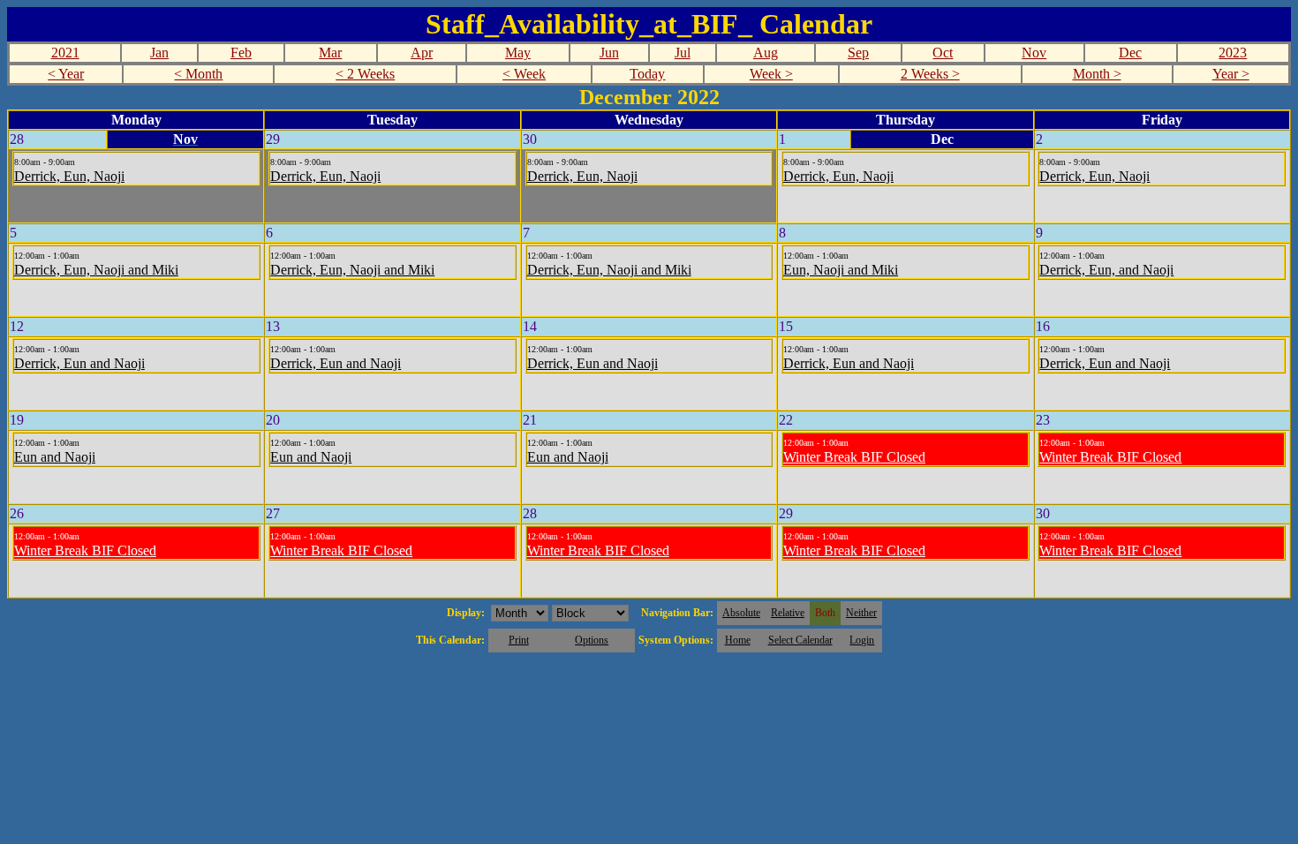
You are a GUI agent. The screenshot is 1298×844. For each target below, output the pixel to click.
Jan (159, 52)
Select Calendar (800, 640)
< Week (524, 73)
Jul (683, 52)
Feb (241, 52)
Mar (330, 52)
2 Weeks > (930, 73)
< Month (198, 73)
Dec (1130, 52)
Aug (765, 52)
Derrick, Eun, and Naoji (1106, 269)
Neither (861, 613)
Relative (787, 613)
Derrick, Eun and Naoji (79, 363)
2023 (1233, 52)
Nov (1034, 52)
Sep (858, 52)
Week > (771, 73)
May (518, 52)
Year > (1230, 73)
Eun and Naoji (54, 456)
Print (519, 640)
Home (738, 640)
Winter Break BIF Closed (854, 456)
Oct (942, 52)
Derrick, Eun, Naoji (69, 176)
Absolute (741, 613)
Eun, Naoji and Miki (840, 269)
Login (861, 640)
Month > (1097, 73)
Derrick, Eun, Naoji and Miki (96, 269)
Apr (422, 52)
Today (647, 73)
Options (591, 640)
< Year (66, 73)
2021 (65, 52)
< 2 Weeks (365, 73)
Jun (609, 52)
